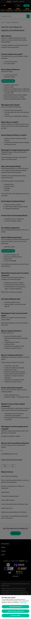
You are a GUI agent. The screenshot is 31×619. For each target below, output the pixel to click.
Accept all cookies (15, 615)
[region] (15, 607)
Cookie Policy (23, 602)
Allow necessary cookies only (15, 611)
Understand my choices (15, 606)
